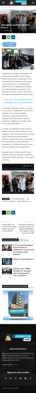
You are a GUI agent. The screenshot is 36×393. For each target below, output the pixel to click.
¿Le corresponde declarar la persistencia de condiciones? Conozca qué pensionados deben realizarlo (23, 249)
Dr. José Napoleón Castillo (17, 199)
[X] (4, 37)
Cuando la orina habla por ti (23, 259)
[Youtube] (20, 378)
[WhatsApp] (9, 37)
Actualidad (9, 7)
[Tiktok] (30, 378)
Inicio (2, 7)
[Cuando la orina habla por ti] (7, 261)
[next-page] (6, 280)
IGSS (28, 199)
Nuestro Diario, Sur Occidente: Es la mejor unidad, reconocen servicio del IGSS (9, 228)
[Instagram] (16, 378)
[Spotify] (25, 378)
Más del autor (24, 240)
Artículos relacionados (10, 240)
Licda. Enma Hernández (9, 201)
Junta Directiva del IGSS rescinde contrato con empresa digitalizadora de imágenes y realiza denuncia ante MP (26, 229)
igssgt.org (15, 364)
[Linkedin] (13, 37)
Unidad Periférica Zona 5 (23, 201)
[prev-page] (3, 280)
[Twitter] (6, 378)
